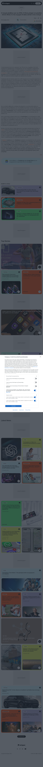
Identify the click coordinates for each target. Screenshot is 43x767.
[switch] (35, 378)
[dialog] (21, 383)
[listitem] (21, 376)
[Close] (41, 357)
